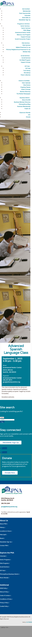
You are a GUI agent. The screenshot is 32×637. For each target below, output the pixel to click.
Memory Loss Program (23, 34)
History (2, 527)
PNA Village (26, 30)
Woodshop (27, 73)
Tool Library (26, 70)
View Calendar (26, 83)
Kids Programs (4, 563)
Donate (28, 117)
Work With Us (26, 17)
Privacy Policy (4, 602)
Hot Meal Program (24, 60)
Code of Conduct (5, 595)
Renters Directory (25, 91)
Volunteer (27, 15)
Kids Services (26, 43)
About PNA (3, 524)
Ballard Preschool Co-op (23, 47)
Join (29, 115)
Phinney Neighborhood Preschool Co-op (18, 49)
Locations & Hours (5, 531)
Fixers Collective (25, 75)
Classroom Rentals (24, 112)
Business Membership (23, 106)
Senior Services (25, 26)
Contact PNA (4, 545)
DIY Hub (27, 66)
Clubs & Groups (25, 89)
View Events (26, 85)
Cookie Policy (4, 606)
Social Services (25, 55)
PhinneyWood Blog (24, 104)
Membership (26, 11)
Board (2, 538)
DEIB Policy (3, 588)
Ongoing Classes (25, 87)
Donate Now (10, 473)
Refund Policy (4, 592)
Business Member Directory (22, 102)
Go (1, 421)
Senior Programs (5, 559)
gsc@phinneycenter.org (11, 382)
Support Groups (25, 37)
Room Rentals (4, 577)
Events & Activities (24, 80)
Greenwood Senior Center (22, 32)
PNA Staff (3, 534)
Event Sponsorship (24, 13)
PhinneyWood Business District (9, 574)
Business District (25, 98)
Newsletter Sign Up (11, 442)
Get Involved (26, 9)
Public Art (27, 108)
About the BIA (26, 100)
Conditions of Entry (5, 599)
